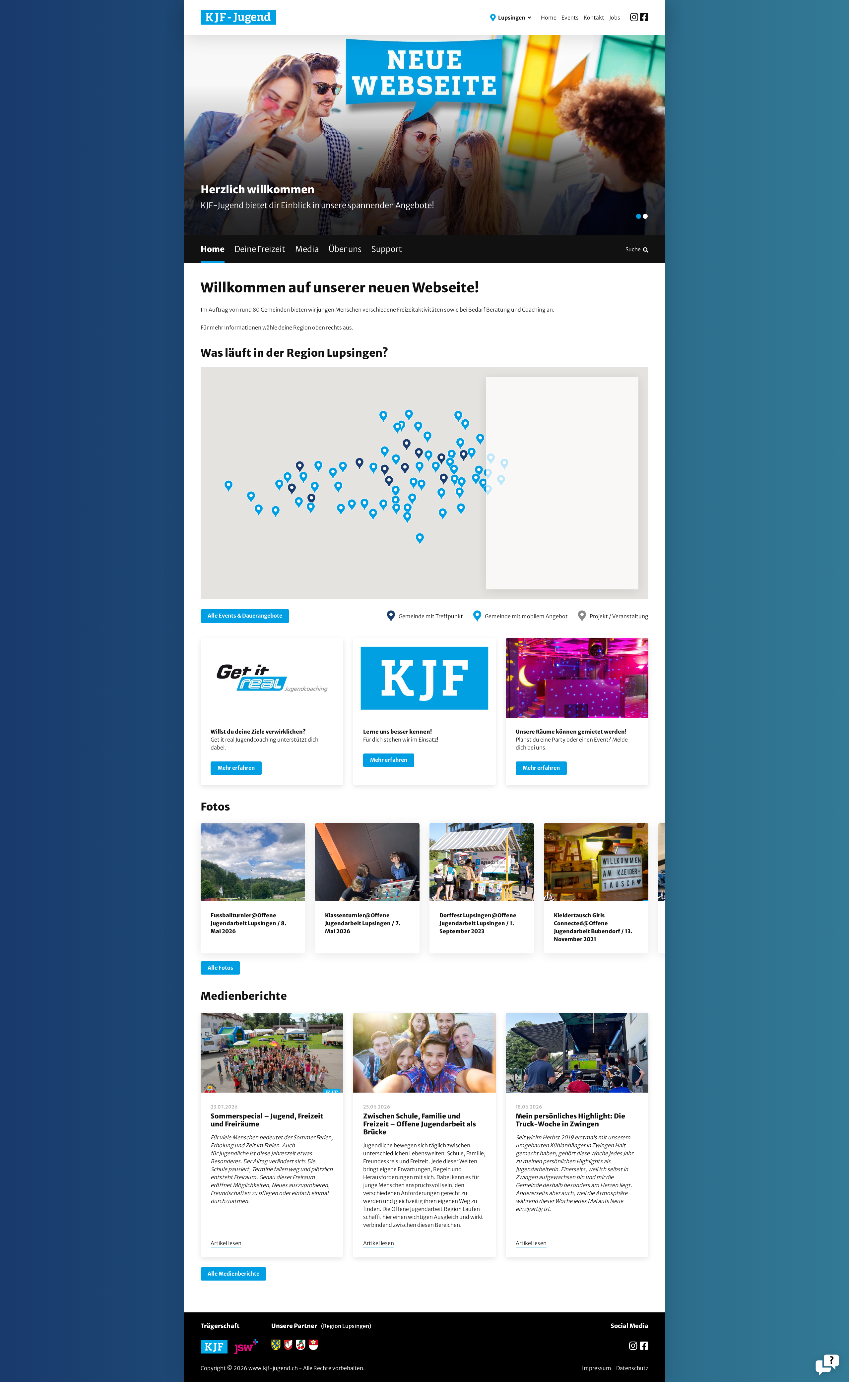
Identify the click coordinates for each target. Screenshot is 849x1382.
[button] (510, 18)
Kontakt (594, 17)
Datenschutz (632, 1368)
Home (548, 17)
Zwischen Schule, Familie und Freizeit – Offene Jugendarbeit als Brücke (419, 1124)
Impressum (596, 1368)
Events (570, 17)
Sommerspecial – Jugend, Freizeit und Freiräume (267, 1120)
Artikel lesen (226, 1243)
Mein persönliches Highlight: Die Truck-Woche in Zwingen (570, 1120)
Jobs (614, 17)
